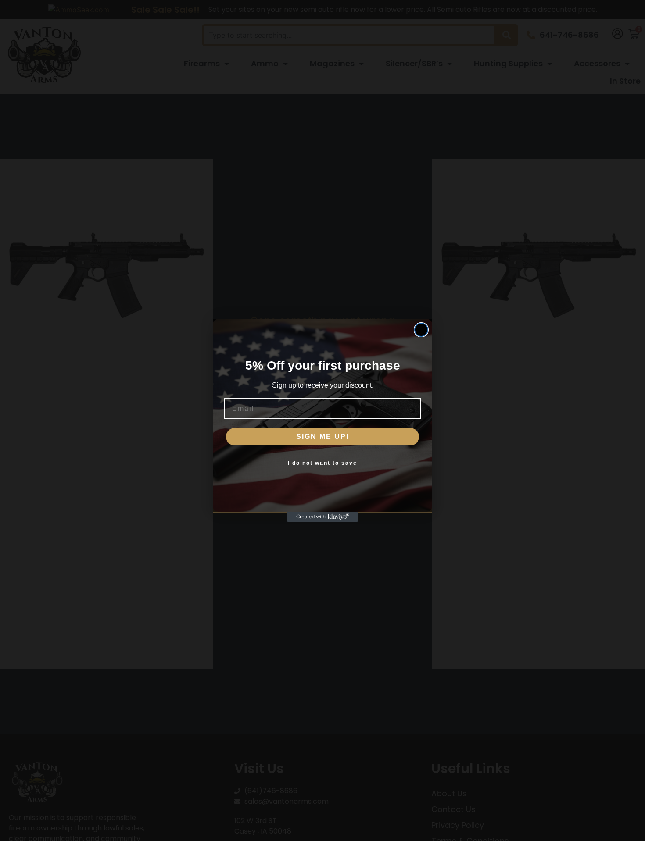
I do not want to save (322, 463)
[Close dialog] (421, 329)
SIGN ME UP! (322, 436)
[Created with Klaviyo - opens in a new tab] (322, 517)
